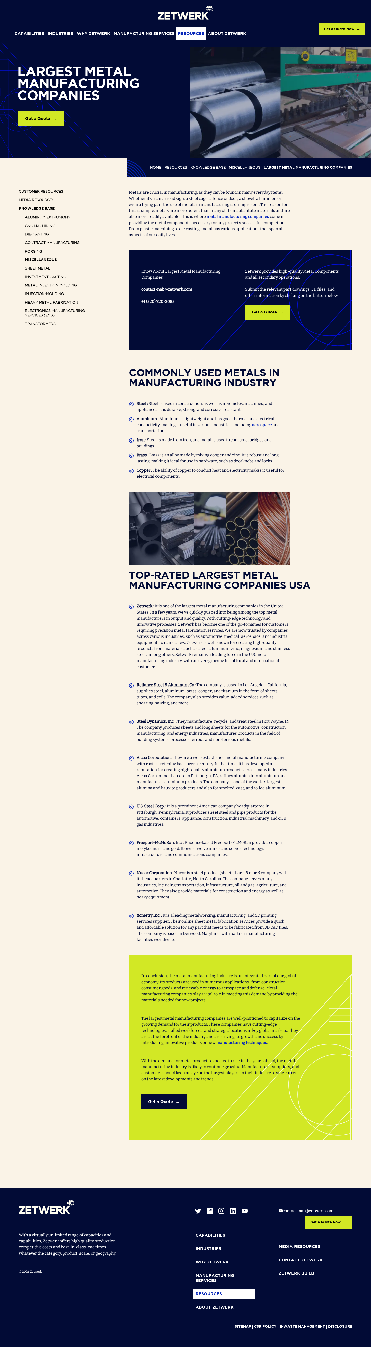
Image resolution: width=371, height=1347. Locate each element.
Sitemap (243, 1326)
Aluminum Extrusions (47, 217)
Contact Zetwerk (301, 1260)
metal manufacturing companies (238, 216)
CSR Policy (265, 1326)
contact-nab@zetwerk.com (166, 289)
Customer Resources (41, 191)
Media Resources (36, 200)
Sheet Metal (37, 268)
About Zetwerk (227, 34)
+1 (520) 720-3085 (158, 301)
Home (155, 167)
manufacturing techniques (241, 1042)
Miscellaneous (244, 167)
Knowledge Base (208, 167)
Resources (191, 34)
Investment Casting (45, 277)
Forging (33, 251)
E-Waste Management (302, 1326)
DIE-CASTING (37, 234)
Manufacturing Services (144, 34)
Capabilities (29, 34)
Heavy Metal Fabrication (51, 302)
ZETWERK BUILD (296, 1274)
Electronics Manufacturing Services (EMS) (55, 313)
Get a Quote (37, 119)
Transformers (40, 324)
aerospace (262, 424)
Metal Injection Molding (51, 285)
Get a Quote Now (339, 29)
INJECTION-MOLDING (44, 294)
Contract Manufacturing (52, 242)
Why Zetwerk (93, 34)
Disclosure (340, 1326)
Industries (60, 34)
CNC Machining (40, 226)
